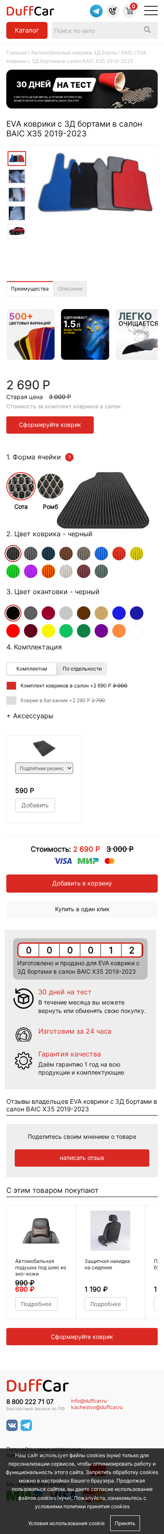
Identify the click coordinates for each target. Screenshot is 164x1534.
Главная (16, 52)
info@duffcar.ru (89, 1401)
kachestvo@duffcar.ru (97, 1407)
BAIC (127, 52)
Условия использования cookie (66, 1523)
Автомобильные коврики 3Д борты (74, 52)
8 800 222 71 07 (30, 1402)
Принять (125, 1523)
